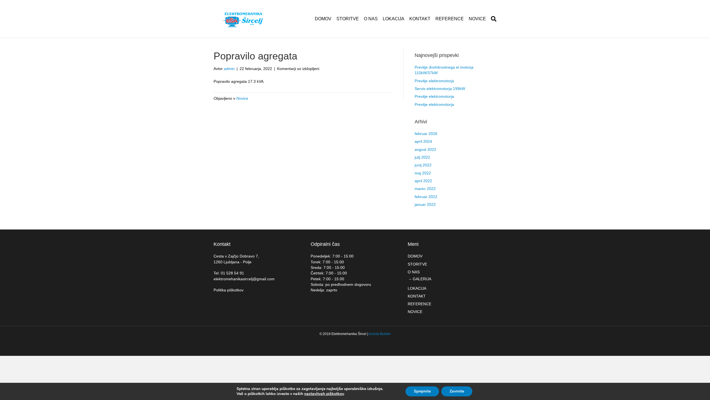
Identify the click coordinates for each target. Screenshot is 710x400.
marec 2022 (425, 188)
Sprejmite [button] (422, 391)
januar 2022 (425, 204)
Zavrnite (457, 391)
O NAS (371, 18)
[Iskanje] (492, 18)
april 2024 (423, 141)
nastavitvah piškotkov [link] (324, 393)
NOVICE (477, 18)
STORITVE (347, 18)
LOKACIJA (393, 18)
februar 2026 (426, 133)
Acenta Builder (380, 334)
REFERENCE (449, 18)
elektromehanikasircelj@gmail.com (244, 279)
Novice (242, 98)
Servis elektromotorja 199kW (440, 88)
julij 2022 (422, 157)
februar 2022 (426, 196)
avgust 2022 (425, 149)
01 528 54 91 (232, 273)
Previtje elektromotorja (434, 81)
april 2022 (423, 181)
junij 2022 (423, 165)
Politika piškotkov (229, 290)
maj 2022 (423, 173)
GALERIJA (422, 279)
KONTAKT (419, 18)
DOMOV (323, 18)
